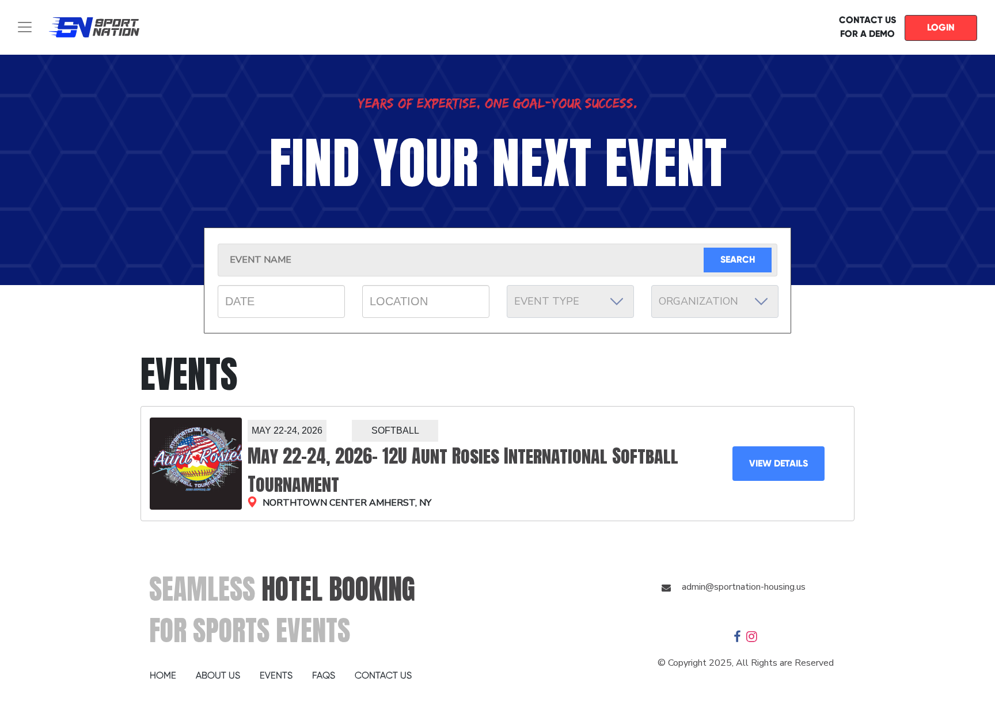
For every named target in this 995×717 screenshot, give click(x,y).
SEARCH (737, 259)
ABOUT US (218, 675)
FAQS (323, 675)
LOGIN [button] (941, 27)
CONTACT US (383, 675)
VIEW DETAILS (778, 463)
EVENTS (276, 675)
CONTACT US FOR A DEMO (867, 26)
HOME (163, 675)
